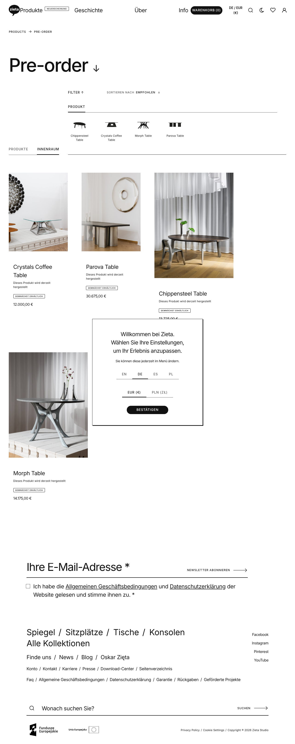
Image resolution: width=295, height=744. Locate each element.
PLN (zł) (160, 392)
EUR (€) (134, 392)
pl (171, 374)
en (124, 374)
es (155, 374)
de (140, 374)
